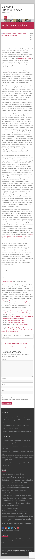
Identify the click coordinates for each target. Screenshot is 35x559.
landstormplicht (23, 490)
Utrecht (18, 513)
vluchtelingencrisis (12, 516)
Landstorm (17, 490)
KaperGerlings (5, 490)
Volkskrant (4, 519)
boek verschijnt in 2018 (24, 58)
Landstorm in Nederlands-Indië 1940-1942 (15, 343)
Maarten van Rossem (26, 495)
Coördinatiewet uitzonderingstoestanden (17, 480)
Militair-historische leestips (10, 428)
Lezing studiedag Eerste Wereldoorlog (14, 416)
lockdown (5, 493)
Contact (17, 443)
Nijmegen (19, 506)
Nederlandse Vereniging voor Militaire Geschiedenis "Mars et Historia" (16, 503)
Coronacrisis (17, 477)
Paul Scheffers (21, 236)
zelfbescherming (26, 524)
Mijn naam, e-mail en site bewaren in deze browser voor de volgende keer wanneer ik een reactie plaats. (17, 398)
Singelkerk (4, 513)
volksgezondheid (26, 516)
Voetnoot (18, 516)
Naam (4, 378)
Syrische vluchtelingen (11, 513)
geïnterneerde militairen (13, 330)
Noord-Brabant (18, 508)
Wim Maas (14, 523)
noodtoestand (7, 508)
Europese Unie (20, 482)
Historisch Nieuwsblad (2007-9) (16, 320)
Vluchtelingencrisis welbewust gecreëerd (20, 347)
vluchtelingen (14, 331)
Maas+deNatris (7, 498)
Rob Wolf (23, 330)
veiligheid (23, 513)
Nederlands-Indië (16, 500)
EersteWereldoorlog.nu (21, 324)
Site (3, 390)
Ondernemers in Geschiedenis (13, 511)
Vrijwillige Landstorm (14, 520)
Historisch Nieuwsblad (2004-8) (16, 322)
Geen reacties (6, 337)
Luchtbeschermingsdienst (11, 495)
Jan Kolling (20, 485)
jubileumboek (7, 488)
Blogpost (27, 335)
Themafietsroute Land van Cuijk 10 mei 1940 (16, 425)
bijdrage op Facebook (11, 70)
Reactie (4, 359)
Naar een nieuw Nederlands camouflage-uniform (17, 431)
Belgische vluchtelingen (15, 328)
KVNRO (11, 490)
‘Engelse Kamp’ (6, 300)
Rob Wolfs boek (7, 281)
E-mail (4, 384)
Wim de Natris (7, 335)
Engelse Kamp (12, 482)
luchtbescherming (16, 493)
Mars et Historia (20, 498)
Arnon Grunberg (5, 474)
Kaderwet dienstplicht (20, 488)
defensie (5, 482)
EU (16, 482)
